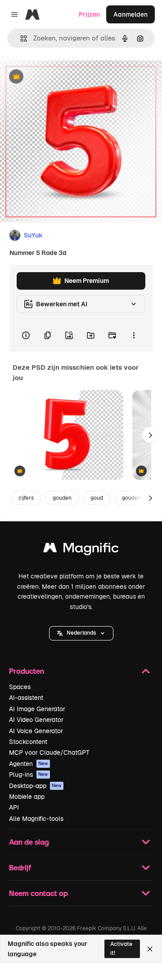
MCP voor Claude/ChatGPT (49, 752)
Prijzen (89, 14)
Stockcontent (28, 742)
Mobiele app (27, 797)
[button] (81, 633)
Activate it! (121, 948)
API (14, 807)
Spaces (20, 687)
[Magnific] (81, 550)
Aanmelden (130, 14)
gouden (62, 498)
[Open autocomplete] (20, 38)
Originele (59, 77)
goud (96, 498)
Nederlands (81, 632)
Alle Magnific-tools (36, 819)
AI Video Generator (36, 720)
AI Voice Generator (36, 731)
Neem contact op (38, 893)
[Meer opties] (134, 335)
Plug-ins (28, 774)
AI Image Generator (37, 709)
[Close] (149, 949)
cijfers (26, 498)
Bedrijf (20, 867)
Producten (26, 671)
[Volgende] (150, 435)
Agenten (28, 764)
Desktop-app (35, 786)
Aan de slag (29, 842)
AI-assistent (26, 698)
